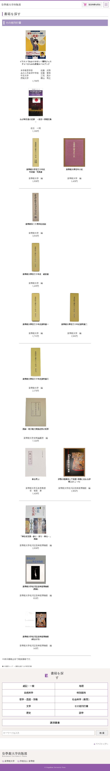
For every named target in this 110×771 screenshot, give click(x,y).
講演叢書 (55, 722)
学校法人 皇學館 (27, 761)
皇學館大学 (10, 761)
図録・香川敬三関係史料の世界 (36, 429)
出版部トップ (8, 666)
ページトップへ (102, 744)
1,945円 (74, 336)
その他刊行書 (81, 706)
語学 (81, 713)
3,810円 (35, 236)
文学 (28, 706)
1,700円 (35, 81)
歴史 (28, 713)
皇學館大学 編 (36, 178)
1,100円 (35, 131)
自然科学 (28, 692)
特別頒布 (81, 692)
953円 (35, 598)
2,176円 (35, 391)
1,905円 (74, 491)
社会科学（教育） (81, 699)
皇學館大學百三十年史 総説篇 (36, 274)
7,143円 (35, 441)
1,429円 (74, 181)
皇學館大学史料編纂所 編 (36, 438)
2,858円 (35, 548)
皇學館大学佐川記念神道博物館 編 (74, 488)
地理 (81, 686)
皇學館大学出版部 (11, 4)
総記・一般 (28, 686)
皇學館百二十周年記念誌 (35, 224)
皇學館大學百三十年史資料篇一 (36, 324)
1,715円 (35, 336)
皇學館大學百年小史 (74, 169)
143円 (35, 648)
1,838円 (35, 181)
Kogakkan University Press (56, 767)
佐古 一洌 (36, 128)
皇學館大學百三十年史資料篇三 (36, 379)
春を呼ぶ (35, 479)
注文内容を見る (95, 5)
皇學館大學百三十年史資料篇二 (74, 324)
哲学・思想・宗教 (28, 699)
